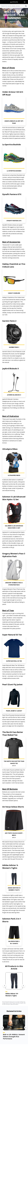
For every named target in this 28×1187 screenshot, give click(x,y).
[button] (14, 111)
